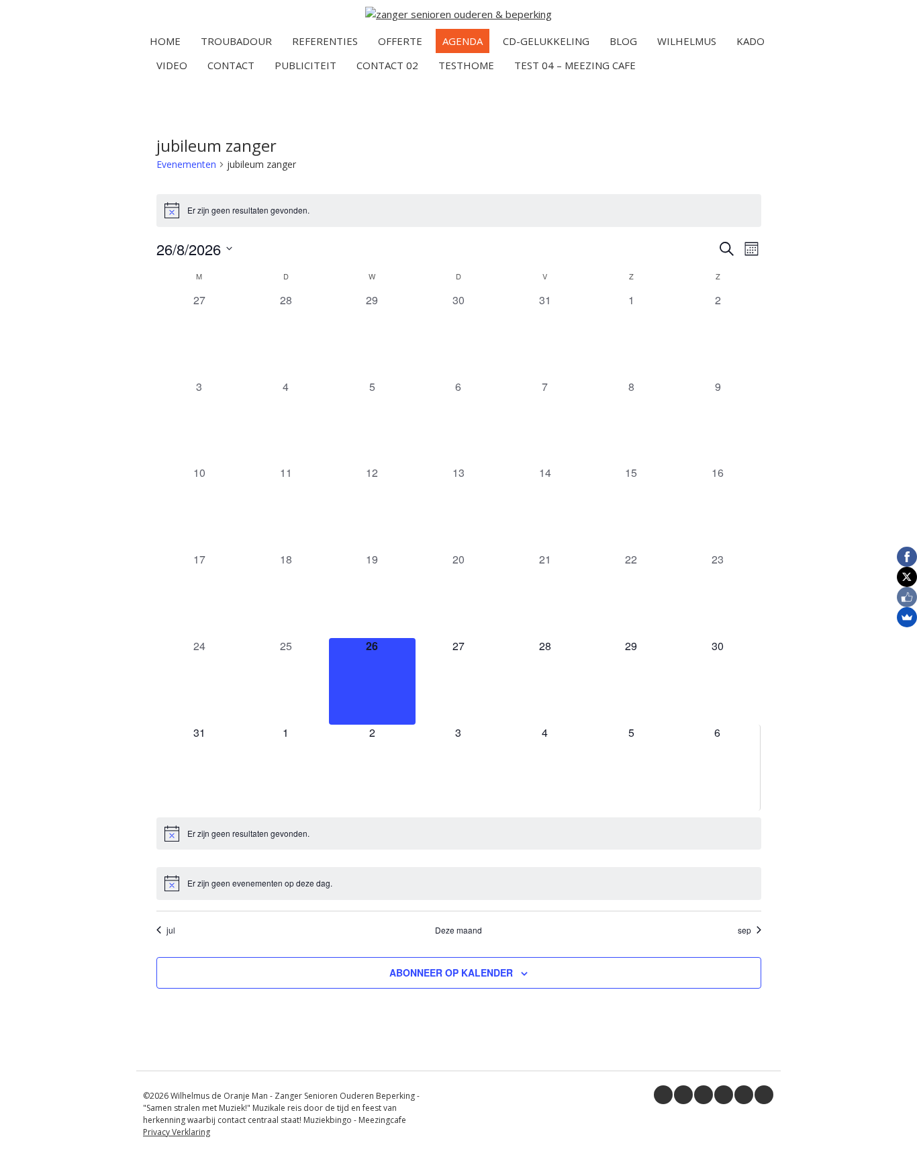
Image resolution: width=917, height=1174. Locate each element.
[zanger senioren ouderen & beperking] (458, 14)
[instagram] (744, 1095)
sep (744, 930)
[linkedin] (703, 1095)
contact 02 (387, 65)
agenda (462, 41)
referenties (325, 41)
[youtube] (724, 1095)
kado (750, 41)
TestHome (466, 65)
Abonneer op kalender (451, 972)
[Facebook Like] (907, 597)
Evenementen (186, 164)
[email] (764, 1095)
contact (230, 65)
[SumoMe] (907, 617)
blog (623, 41)
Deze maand (458, 930)
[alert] (458, 210)
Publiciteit (305, 65)
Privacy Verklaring (176, 1132)
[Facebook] (907, 557)
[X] (907, 577)
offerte (400, 41)
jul (170, 930)
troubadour (236, 41)
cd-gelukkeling (546, 41)
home (165, 41)
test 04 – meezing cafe (575, 65)
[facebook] (663, 1095)
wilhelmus (686, 41)
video (171, 65)
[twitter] (683, 1095)
